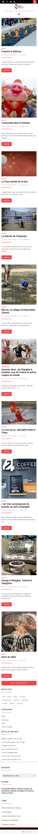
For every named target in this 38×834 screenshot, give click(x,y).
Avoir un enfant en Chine (10, 749)
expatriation (6, 700)
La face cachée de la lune (15, 181)
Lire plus (7, 70)
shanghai (25, 700)
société (4, 703)
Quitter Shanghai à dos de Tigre (12, 739)
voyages (20, 703)
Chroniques (6, 367)
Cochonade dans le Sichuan (16, 123)
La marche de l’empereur (14, 236)
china (15, 697)
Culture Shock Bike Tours (11, 816)
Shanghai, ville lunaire (9, 746)
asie (3, 697)
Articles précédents (19, 683)
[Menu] (19, 14)
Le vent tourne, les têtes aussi (11, 759)
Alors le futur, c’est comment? (11, 756)
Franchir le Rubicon (11, 51)
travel (12, 703)
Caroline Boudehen (10, 55)
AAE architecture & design (11, 808)
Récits (3, 723)
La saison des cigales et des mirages (13, 742)
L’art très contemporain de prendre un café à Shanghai (16, 505)
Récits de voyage (7, 727)
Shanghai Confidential (10, 820)
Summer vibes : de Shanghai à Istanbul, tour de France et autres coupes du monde (19, 372)
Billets (4, 48)
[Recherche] (34, 2)
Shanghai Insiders (8, 824)
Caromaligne (6, 812)
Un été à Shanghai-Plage (9, 752)
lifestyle (16, 700)
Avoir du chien (9, 657)
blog (9, 697)
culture (22, 697)
